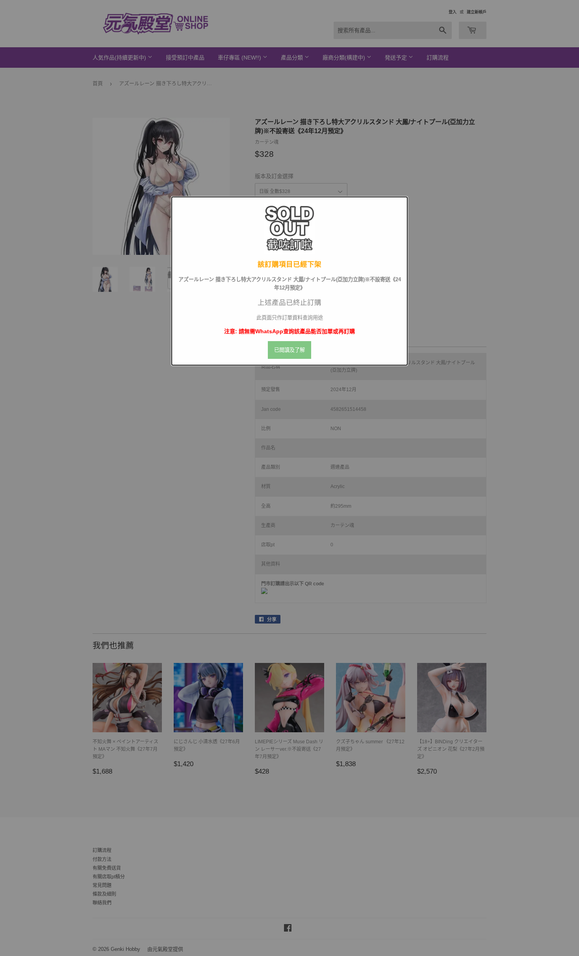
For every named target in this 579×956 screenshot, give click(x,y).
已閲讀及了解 (289, 350)
